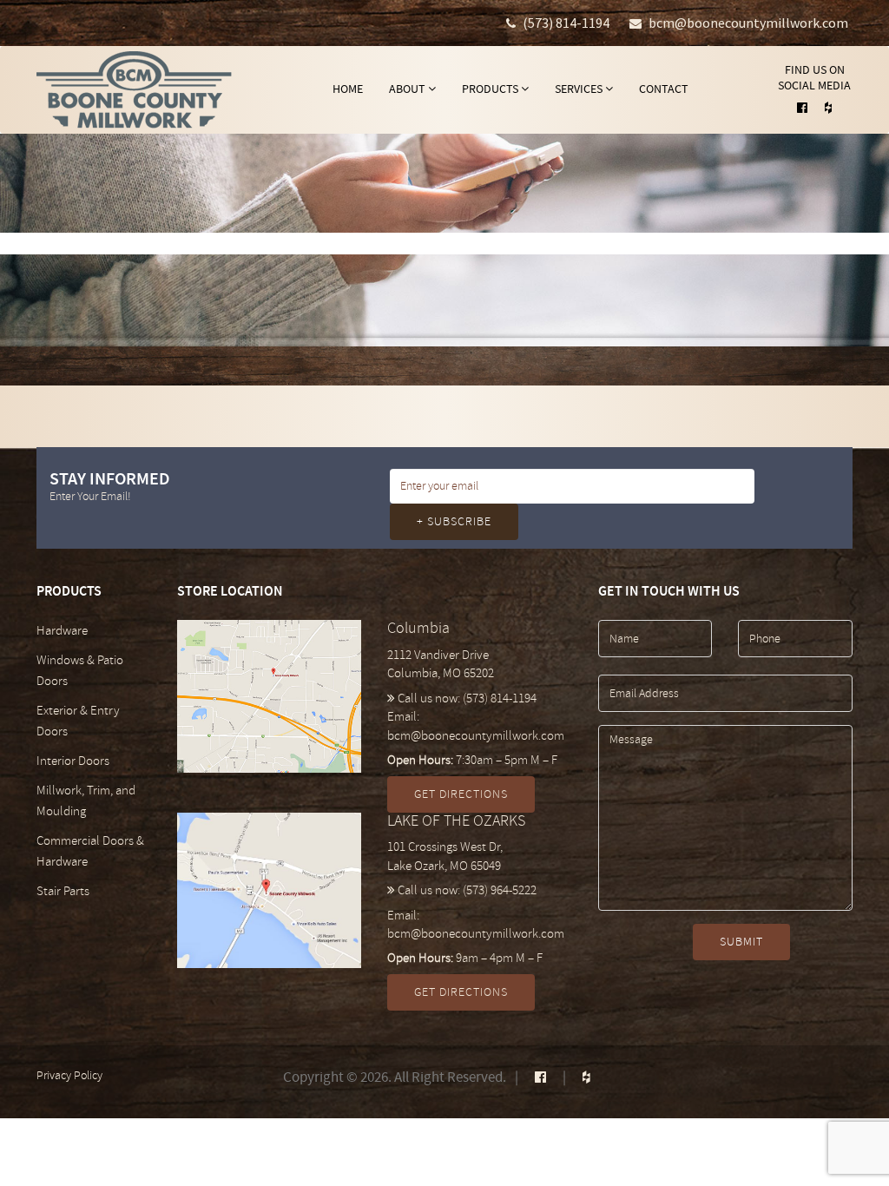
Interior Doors (72, 761)
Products (491, 88)
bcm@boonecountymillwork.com (748, 22)
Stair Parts (62, 891)
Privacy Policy (69, 1075)
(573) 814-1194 (566, 22)
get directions (461, 794)
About (408, 88)
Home (348, 88)
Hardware (62, 631)
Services (580, 88)
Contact (663, 88)
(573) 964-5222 (500, 890)
